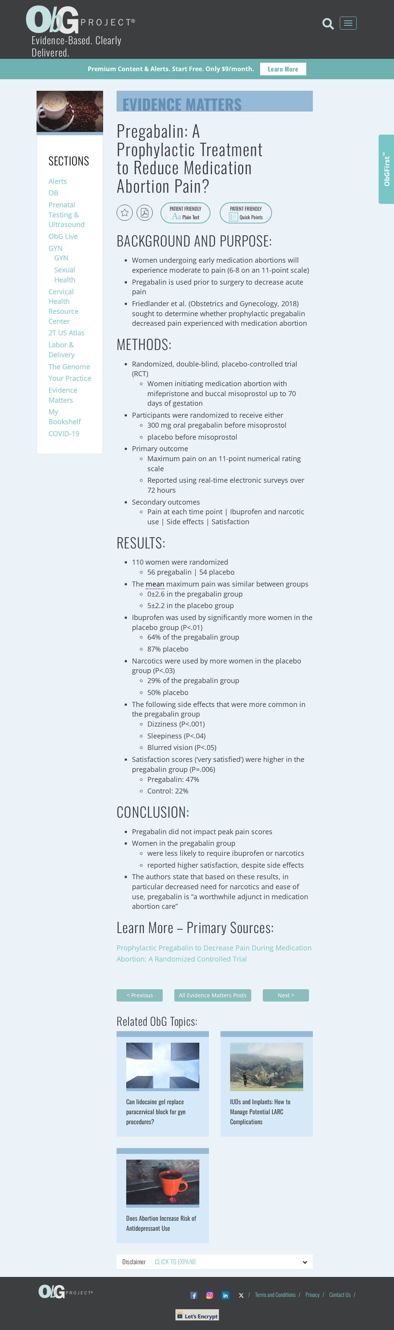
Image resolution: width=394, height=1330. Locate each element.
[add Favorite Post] (125, 213)
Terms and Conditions (275, 1294)
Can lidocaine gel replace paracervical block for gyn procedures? (155, 1111)
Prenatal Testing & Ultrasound (66, 214)
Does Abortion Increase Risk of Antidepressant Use (161, 1223)
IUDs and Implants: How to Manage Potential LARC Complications (260, 1111)
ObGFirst (386, 169)
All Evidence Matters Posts (213, 995)
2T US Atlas (66, 332)
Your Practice (69, 378)
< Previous (140, 995)
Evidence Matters (182, 102)
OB (53, 192)
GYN (55, 248)
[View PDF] (145, 213)
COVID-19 (63, 433)
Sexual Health (64, 274)
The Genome (69, 366)
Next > (286, 995)
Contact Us (340, 1294)
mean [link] (155, 583)
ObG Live (63, 236)
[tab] (215, 1262)
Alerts (57, 181)
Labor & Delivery (61, 349)
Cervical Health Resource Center (63, 306)
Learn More (283, 68)
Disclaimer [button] (158, 1261)
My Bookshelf (64, 416)
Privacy (312, 1294)
